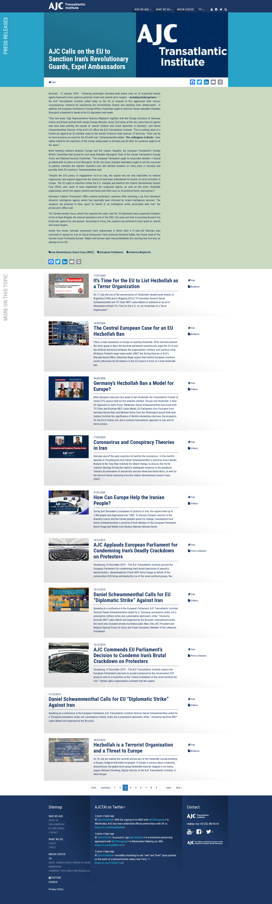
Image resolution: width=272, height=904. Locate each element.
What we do (163, 9)
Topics (52, 847)
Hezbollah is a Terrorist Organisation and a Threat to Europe (133, 748)
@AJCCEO (104, 837)
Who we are (141, 9)
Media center (185, 9)
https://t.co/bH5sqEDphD (110, 827)
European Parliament (111, 252)
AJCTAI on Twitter (110, 807)
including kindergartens (143, 97)
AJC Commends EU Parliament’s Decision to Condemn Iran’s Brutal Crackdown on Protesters (130, 655)
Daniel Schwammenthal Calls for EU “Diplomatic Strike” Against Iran (132, 597)
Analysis (195, 286)
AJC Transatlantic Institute (67, 6)
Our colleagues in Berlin (140, 137)
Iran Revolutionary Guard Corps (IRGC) (72, 252)
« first (93, 787)
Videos (194, 389)
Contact (53, 832)
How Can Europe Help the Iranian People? (129, 500)
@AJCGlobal (106, 819)
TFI (200, 9)
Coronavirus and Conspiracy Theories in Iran (134, 445)
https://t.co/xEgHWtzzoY (109, 845)
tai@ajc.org (193, 823)
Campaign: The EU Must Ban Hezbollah (67, 870)
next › (169, 787)
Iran (54, 82)
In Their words (56, 828)
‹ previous (105, 787)
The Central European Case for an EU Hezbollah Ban (133, 331)
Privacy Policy (56, 889)
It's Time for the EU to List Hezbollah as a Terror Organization (136, 283)
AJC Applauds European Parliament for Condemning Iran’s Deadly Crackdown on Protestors (136, 551)
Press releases (198, 550)
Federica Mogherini (140, 252)
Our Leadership (57, 824)
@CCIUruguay (157, 819)
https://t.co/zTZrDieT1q (109, 862)
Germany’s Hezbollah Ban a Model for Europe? (134, 386)
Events (52, 843)
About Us (53, 820)
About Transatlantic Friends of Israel (67, 862)
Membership (55, 866)
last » (179, 787)
